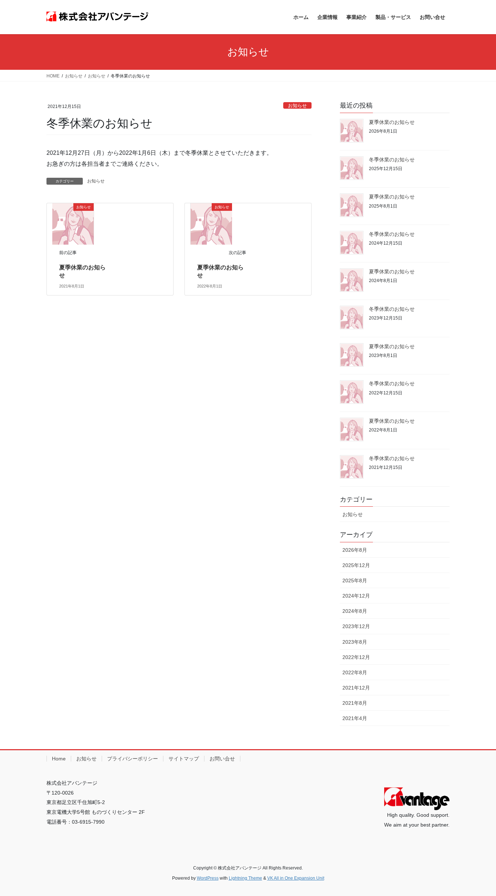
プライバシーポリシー (132, 759)
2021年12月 (356, 688)
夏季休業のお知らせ (392, 122)
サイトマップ (183, 759)
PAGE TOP (478, 862)
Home (59, 759)
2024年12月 (356, 596)
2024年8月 (354, 611)
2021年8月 (354, 703)
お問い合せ (222, 759)
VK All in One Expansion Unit (295, 878)
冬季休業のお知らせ (392, 159)
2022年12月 (356, 657)
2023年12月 (356, 626)
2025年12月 (356, 565)
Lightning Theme (245, 878)
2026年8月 (354, 550)
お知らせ (297, 105)
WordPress (208, 878)
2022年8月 (354, 672)
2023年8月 (354, 642)
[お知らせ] (73, 223)
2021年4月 (354, 718)
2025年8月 (354, 580)
